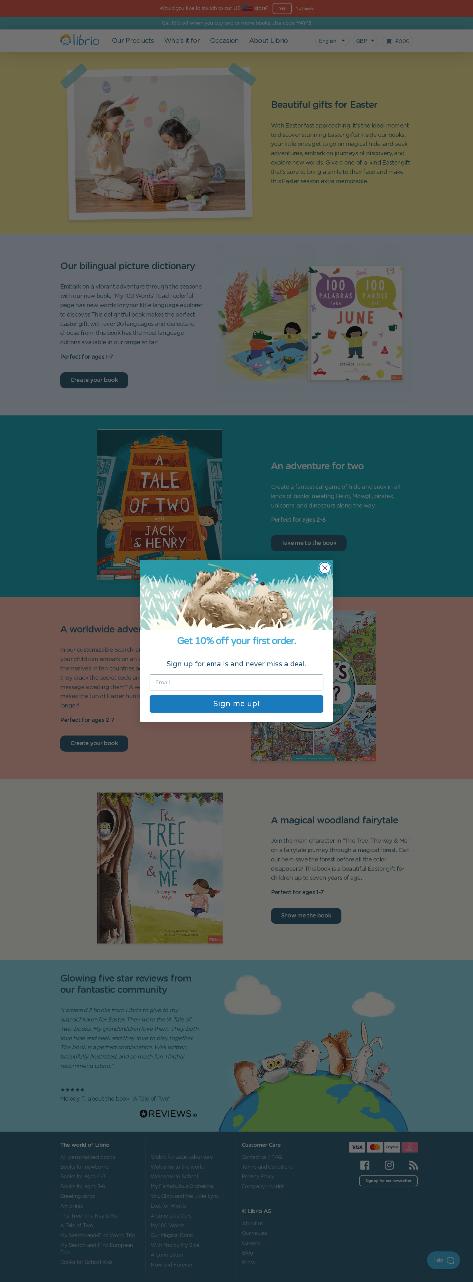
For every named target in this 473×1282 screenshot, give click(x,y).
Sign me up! (236, 703)
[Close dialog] (324, 568)
